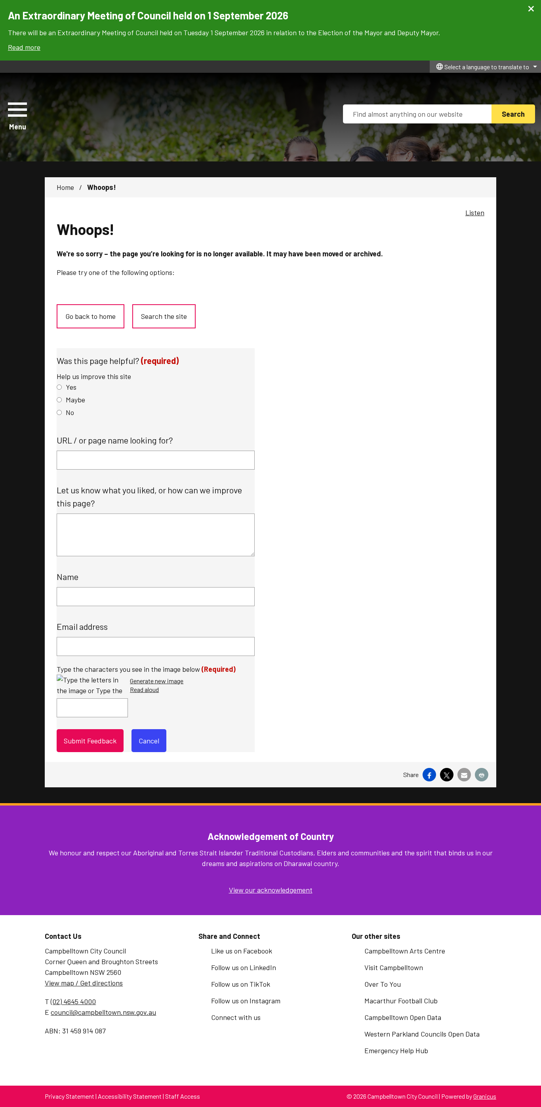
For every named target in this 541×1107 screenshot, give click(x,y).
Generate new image (156, 681)
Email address (82, 626)
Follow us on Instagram (245, 1000)
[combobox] (485, 67)
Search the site (164, 316)
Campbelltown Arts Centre (404, 950)
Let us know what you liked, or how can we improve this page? (149, 496)
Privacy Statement (69, 1096)
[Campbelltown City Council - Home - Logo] (128, 117)
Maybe (75, 399)
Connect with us (236, 1017)
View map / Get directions (84, 982)
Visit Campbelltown (393, 967)
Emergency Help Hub (396, 1050)
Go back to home (90, 316)
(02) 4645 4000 (73, 1001)
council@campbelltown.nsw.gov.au (103, 1012)
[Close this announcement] (531, 8)
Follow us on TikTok (240, 984)
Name (67, 576)
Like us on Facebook (241, 950)
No (70, 412)
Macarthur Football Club (401, 1000)
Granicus (484, 1096)
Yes (71, 387)
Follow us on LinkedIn (243, 967)
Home (65, 187)
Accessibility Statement (130, 1096)
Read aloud (144, 689)
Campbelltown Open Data (402, 1017)
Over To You (382, 984)
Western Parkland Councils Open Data (422, 1033)
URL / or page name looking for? (115, 440)
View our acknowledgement (270, 889)
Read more (24, 47)
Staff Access (182, 1096)
